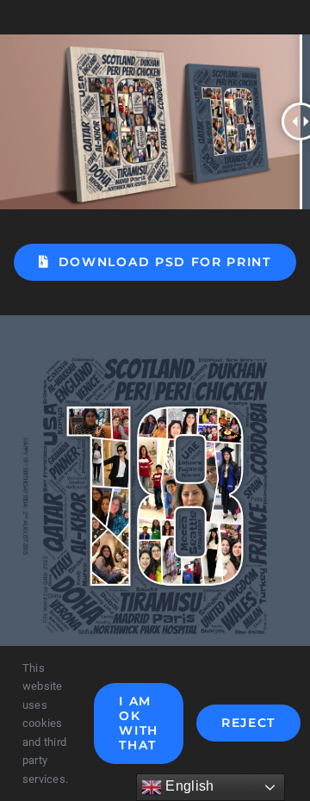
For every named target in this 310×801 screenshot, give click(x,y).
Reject (248, 722)
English (188, 786)
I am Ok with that (138, 723)
